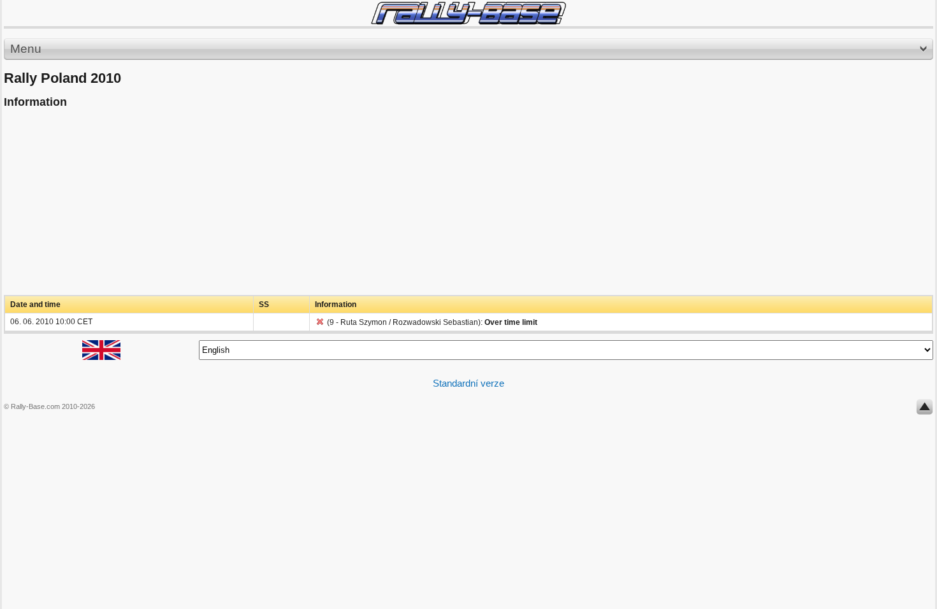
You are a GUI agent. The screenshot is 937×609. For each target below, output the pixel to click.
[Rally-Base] (468, 13)
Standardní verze (468, 383)
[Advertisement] (386, 206)
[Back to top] (924, 409)
